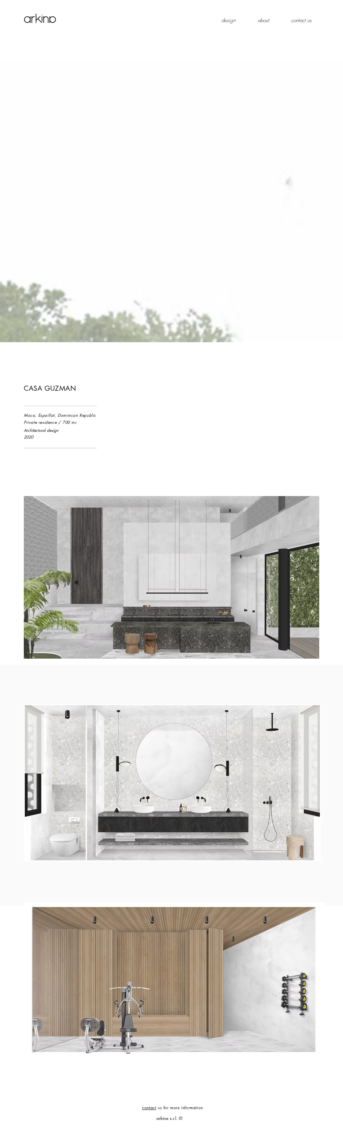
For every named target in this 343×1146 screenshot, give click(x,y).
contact (149, 1108)
